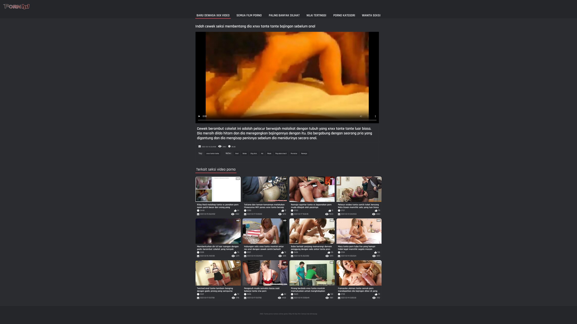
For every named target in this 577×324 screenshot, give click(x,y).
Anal (237, 153)
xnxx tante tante (212, 153)
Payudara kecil (281, 153)
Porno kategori (344, 15)
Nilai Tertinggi (316, 15)
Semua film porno (249, 15)
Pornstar (294, 153)
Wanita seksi (371, 15)
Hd (262, 153)
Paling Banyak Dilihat (284, 15)
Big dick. (254, 153)
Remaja (304, 153)
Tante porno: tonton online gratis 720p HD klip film (282, 314)
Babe (245, 153)
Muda (269, 153)
